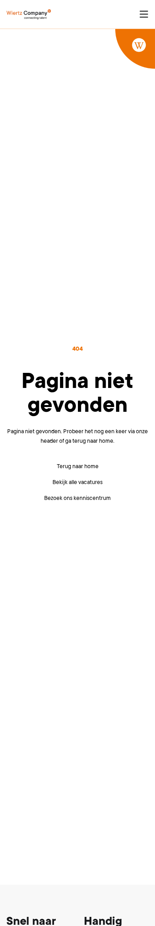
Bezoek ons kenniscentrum (77, 498)
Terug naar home (78, 466)
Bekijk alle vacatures (77, 482)
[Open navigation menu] (144, 14)
